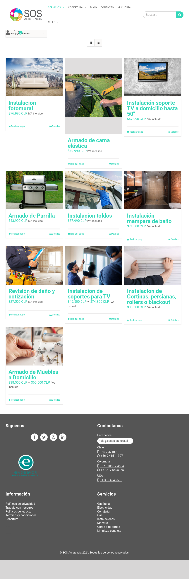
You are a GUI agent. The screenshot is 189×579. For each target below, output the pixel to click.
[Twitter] (44, 437)
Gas (99, 515)
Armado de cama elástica (89, 143)
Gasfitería (103, 503)
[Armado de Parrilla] (34, 190)
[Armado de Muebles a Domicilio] (34, 346)
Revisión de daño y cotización (31, 294)
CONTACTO (107, 7)
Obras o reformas (108, 527)
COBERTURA (75, 7)
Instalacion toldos (90, 215)
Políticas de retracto (18, 511)
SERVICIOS (54, 7)
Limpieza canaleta (109, 530)
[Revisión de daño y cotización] (34, 265)
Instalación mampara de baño (149, 218)
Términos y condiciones (21, 515)
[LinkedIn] (62, 437)
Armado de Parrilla (31, 215)
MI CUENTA (124, 7)
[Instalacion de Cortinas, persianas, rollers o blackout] (152, 265)
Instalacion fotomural (22, 106)
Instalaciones (106, 519)
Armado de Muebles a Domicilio (33, 375)
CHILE (51, 22)
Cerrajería (103, 511)
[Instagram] (53, 437)
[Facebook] (34, 437)
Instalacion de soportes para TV (89, 294)
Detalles (56, 126)
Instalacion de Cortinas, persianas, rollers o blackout (151, 296)
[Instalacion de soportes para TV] (93, 265)
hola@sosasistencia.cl (113, 441)
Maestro (102, 523)
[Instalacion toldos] (93, 190)
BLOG (93, 7)
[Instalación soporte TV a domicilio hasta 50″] (152, 77)
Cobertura (12, 519)
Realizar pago (18, 126)
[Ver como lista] (98, 42)
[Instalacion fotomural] (34, 77)
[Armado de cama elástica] (93, 96)
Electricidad (104, 507)
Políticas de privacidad (20, 503)
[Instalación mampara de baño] (152, 190)
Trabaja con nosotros (19, 507)
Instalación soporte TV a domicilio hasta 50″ (152, 108)
